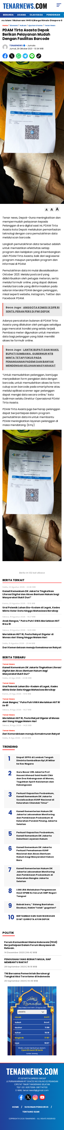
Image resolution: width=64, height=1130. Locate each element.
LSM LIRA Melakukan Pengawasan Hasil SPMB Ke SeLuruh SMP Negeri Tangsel (36, 893)
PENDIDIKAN (53, 14)
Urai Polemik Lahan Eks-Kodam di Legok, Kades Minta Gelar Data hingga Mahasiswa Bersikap (30, 688)
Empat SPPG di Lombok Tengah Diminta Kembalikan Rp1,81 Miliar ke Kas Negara (35, 760)
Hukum (23, 25)
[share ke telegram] (26, 58)
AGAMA (21, 14)
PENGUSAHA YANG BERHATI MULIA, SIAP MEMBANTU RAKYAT (27, 961)
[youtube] (42, 1099)
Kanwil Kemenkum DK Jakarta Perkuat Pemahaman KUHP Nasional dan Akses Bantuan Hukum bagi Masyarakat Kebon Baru (35, 854)
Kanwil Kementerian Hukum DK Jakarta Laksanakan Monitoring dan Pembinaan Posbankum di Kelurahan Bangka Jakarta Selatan (35, 875)
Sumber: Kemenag (32, 1054)
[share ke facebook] (5, 58)
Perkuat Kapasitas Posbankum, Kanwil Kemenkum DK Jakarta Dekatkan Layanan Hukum (35, 835)
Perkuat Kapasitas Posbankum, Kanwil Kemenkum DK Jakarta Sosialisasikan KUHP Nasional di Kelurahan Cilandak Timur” (35, 798)
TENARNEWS (16, 45)
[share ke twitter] (12, 58)
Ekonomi (14, 25)
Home (15, 1107)
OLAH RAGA (36, 14)
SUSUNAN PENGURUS (36, 1107)
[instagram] (35, 1099)
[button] (46, 210)
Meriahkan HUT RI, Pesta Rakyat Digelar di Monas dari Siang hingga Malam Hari (30, 720)
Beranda (8, 14)
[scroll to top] (59, 1111)
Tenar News (49, 25)
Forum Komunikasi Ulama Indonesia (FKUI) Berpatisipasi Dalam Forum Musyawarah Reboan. (30, 945)
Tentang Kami (30, 1111)
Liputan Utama (35, 25)
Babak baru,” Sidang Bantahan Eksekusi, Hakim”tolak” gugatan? (36, 906)
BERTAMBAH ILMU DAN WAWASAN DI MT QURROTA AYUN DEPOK (35, 917)
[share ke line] (32, 58)
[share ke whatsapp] (19, 58)
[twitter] (28, 1099)
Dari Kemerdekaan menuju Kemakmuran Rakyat (31, 733)
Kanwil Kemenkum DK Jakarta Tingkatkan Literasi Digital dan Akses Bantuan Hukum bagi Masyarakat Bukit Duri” (31, 671)
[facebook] (21, 1099)
